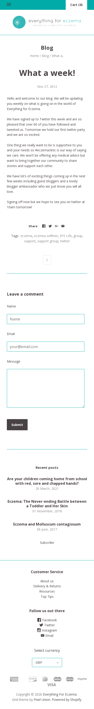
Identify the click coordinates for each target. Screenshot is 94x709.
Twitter (49, 625)
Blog (45, 56)
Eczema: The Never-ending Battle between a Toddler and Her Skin (47, 503)
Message (13, 361)
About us (47, 581)
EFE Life (66, 236)
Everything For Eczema (60, 694)
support (30, 241)
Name (11, 306)
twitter (76, 202)
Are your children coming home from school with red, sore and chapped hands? (47, 481)
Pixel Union (42, 699)
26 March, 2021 (47, 488)
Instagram (49, 630)
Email (11, 334)
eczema (26, 236)
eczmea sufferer (46, 236)
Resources (47, 591)
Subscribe (47, 542)
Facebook (49, 620)
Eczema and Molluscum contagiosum (47, 524)
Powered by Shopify (66, 699)
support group (47, 241)
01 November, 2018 (47, 511)
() (76, 5)
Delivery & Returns (47, 586)
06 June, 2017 (47, 529)
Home (34, 56)
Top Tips (47, 596)
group (77, 236)
